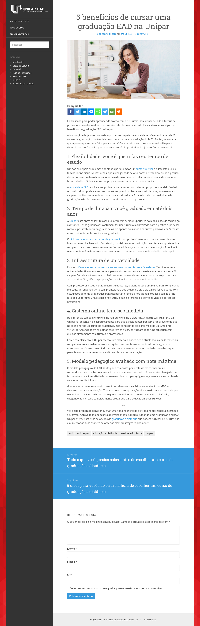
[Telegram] (105, 111)
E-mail (72, 562)
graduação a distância (124, 419)
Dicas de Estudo (20, 65)
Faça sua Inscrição (19, 34)
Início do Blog (17, 28)
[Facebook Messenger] (91, 111)
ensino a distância (131, 433)
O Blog (16, 79)
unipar (149, 433)
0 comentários (142, 34)
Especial (16, 69)
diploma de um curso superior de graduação (95, 239)
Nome (72, 548)
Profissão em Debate (23, 83)
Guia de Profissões (22, 72)
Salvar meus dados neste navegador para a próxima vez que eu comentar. (116, 588)
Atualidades (18, 62)
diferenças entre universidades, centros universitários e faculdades (116, 267)
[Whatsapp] (98, 111)
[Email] (112, 111)
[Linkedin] (84, 111)
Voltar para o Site (19, 21)
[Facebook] (71, 111)
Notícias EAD (19, 76)
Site (69, 575)
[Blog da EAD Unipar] (29, 9)
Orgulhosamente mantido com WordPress (109, 619)
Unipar (73, 221)
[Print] (119, 111)
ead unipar (83, 433)
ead (71, 433)
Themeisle (151, 619)
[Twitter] (77, 111)
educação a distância (105, 433)
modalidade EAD (78, 187)
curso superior (144, 169)
